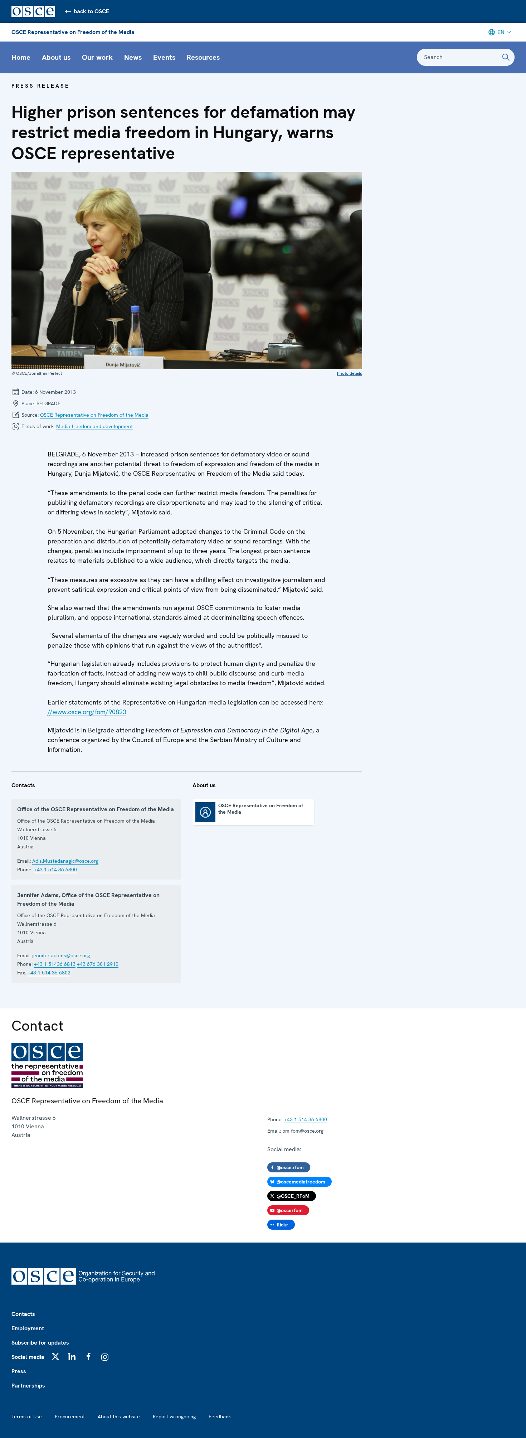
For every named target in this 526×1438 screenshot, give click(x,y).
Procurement (70, 1416)
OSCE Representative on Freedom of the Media (73, 32)
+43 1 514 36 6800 (55, 869)
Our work (97, 57)
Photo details (349, 373)
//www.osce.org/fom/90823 (87, 712)
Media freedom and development (94, 426)
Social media (27, 1357)
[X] (55, 1356)
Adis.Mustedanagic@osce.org (65, 861)
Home (20, 57)
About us (56, 57)
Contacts (23, 1314)
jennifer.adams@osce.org (61, 955)
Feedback (220, 1416)
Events (164, 57)
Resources (203, 57)
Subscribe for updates (40, 1342)
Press (18, 1371)
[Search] (506, 57)
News (133, 57)
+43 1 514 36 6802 (49, 972)
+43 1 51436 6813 (55, 964)
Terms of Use (26, 1416)
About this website (119, 1416)
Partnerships (28, 1385)
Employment (27, 1328)
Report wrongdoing (174, 1416)
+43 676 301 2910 (97, 964)
